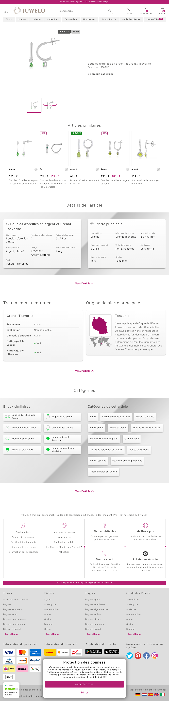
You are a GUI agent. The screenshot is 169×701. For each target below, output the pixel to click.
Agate (47, 599)
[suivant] (162, 161)
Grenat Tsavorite (126, 237)
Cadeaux (36, 19)
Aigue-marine (51, 609)
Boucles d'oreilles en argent (147, 427)
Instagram (154, 655)
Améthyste (132, 604)
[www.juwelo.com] (156, 694)
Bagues (7, 604)
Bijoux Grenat (97, 427)
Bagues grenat (93, 629)
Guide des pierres (131, 19)
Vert (93, 261)
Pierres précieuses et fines (116, 416)
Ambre (47, 614)
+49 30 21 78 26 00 (107, 570)
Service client (104, 559)
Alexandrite (132, 599)
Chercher (110, 11)
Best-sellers (71, 19)
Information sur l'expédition (23, 552)
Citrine (47, 619)
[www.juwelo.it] (162, 694)
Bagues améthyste (95, 604)
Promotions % (109, 19)
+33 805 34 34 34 (107, 567)
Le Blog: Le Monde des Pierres (62, 547)
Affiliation (64, 552)
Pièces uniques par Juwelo (104, 471)
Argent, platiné (15, 251)
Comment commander (23, 537)
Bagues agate (92, 599)
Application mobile (64, 542)
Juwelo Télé (154, 19)
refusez (73, 672)
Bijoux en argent (118, 427)
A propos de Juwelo (64, 532)
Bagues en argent (12, 609)
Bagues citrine (93, 619)
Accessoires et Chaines (16, 599)
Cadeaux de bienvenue (24, 547)
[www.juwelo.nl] (144, 694)
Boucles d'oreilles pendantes (127, 460)
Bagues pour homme (14, 624)
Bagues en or (10, 614)
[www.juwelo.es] (150, 694)
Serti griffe (147, 249)
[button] (5, 10)
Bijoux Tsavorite (98, 460)
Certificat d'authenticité (23, 542)
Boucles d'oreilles (145, 416)
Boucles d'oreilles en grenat (104, 438)
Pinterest (138, 655)
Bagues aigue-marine (96, 609)
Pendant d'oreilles (17, 264)
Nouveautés (89, 19)
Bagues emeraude (95, 624)
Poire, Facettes (125, 249)
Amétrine (131, 609)
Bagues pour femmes (14, 619)
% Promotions (131, 438)
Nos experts (64, 537)
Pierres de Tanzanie (139, 449)
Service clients (24, 532)
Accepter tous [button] (84, 684)
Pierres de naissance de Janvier (106, 449)
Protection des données (25, 690)
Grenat (94, 237)
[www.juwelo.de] (137, 694)
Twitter (129, 655)
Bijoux (9, 19)
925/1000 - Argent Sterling (40, 253)
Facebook (146, 655)
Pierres (22, 19)
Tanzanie (121, 261)
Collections (53, 19)
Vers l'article (82, 283)
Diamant (48, 624)
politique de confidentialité (90, 677)
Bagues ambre (93, 614)
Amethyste (50, 604)
